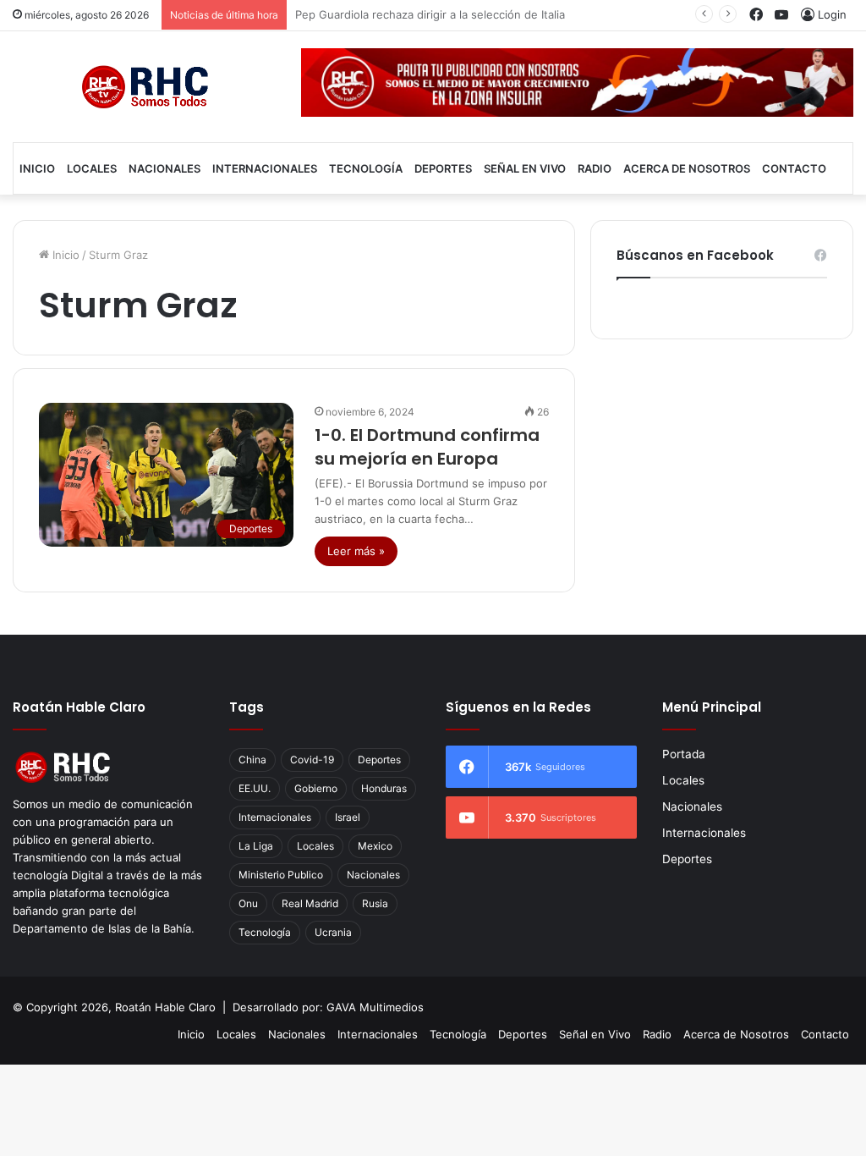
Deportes (443, 168)
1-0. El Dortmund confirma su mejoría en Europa (427, 447)
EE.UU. (254, 788)
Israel (347, 817)
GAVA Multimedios (375, 1007)
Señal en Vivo (525, 168)
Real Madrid (310, 903)
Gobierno (315, 788)
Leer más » (356, 551)
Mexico (375, 845)
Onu (248, 903)
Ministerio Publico (280, 874)
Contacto (794, 168)
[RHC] (144, 86)
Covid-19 (312, 759)
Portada (683, 754)
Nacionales (164, 168)
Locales (92, 168)
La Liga (255, 845)
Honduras (384, 788)
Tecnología (366, 168)
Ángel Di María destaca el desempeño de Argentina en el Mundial (468, 14)
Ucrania (333, 932)
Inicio (37, 168)
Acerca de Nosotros (686, 168)
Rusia (375, 903)
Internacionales (264, 168)
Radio (594, 168)
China (252, 759)
